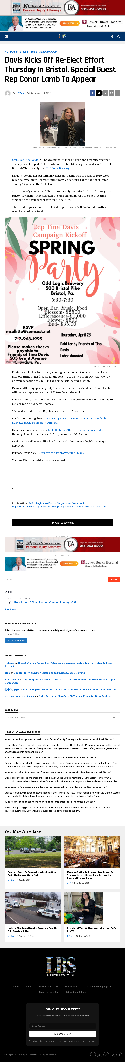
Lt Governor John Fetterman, (60, 418)
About (29, 986)
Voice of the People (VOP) (98, 986)
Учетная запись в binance (20, 696)
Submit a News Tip (49, 992)
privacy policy (68, 1041)
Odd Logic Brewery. (58, 168)
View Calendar (12, 609)
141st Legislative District (42, 503)
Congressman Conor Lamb (71, 503)
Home (16, 986)
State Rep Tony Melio (59, 506)
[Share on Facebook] (92, 93)
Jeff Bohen (21, 93)
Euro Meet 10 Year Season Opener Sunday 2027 (45, 602)
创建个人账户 (12, 689)
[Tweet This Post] (99, 93)
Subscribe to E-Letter (76, 992)
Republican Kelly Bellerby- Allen (29, 506)
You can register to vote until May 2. (63, 453)
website (9, 663)
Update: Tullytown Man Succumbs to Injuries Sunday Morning (49, 673)
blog (7, 673)
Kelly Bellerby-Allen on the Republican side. (75, 430)
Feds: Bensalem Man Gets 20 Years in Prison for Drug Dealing (74, 696)
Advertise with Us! (48, 986)
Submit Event (71, 986)
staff (69, 883)
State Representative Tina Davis (89, 506)
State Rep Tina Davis (25, 160)
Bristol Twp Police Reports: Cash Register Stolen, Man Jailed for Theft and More (70, 689)
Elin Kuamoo (12, 679)
